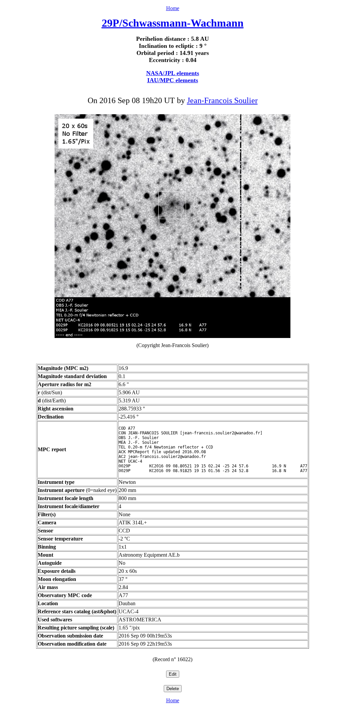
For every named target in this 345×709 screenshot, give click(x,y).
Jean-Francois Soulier (222, 100)
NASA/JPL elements (172, 73)
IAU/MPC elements (172, 80)
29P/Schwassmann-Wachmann (173, 23)
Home (172, 8)
